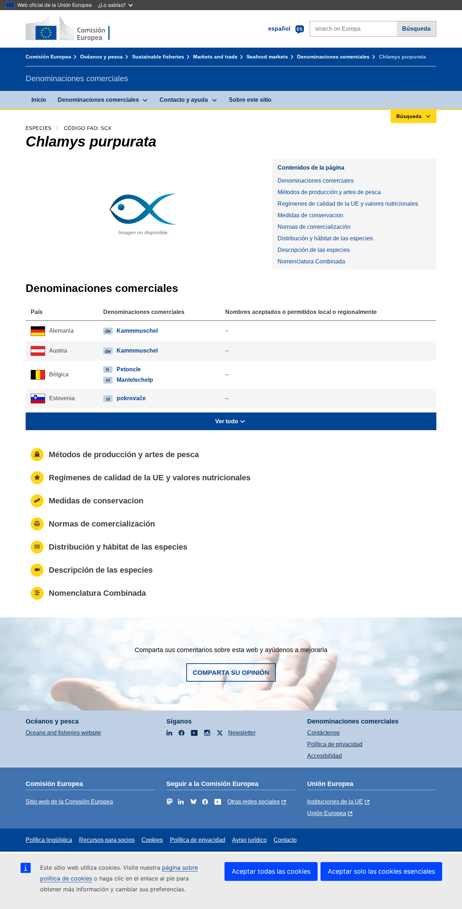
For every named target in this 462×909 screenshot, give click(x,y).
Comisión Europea (48, 57)
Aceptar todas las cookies (271, 871)
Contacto (285, 840)
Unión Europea (326, 813)
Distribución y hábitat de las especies (325, 238)
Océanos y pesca (101, 57)
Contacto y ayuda (184, 100)
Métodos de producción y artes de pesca (329, 192)
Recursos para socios (107, 840)
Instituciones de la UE (335, 802)
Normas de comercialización (314, 227)
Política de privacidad (334, 744)
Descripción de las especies (314, 250)
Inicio (38, 100)
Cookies (152, 840)
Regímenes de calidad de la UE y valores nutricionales (348, 204)
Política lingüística (49, 840)
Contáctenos (323, 733)
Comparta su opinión (231, 672)
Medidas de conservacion (310, 215)
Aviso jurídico (249, 840)
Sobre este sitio (250, 100)
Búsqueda (416, 29)
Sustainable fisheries (158, 57)
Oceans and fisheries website (63, 733)
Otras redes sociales (253, 802)
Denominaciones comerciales (333, 57)
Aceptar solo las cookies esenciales (381, 871)
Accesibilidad (324, 756)
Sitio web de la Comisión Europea (69, 802)
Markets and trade (215, 57)
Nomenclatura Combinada (311, 261)
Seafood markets (267, 57)
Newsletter (242, 733)
